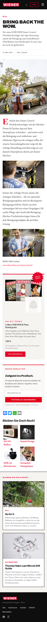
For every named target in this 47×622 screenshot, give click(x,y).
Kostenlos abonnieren (23, 400)
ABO (34, 4)
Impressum (12, 608)
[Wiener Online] (11, 4)
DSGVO (32, 608)
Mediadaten (7, 612)
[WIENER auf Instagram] (8, 617)
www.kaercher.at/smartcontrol (17, 265)
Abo (4, 608)
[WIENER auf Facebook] (3, 617)
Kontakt (23, 608)
